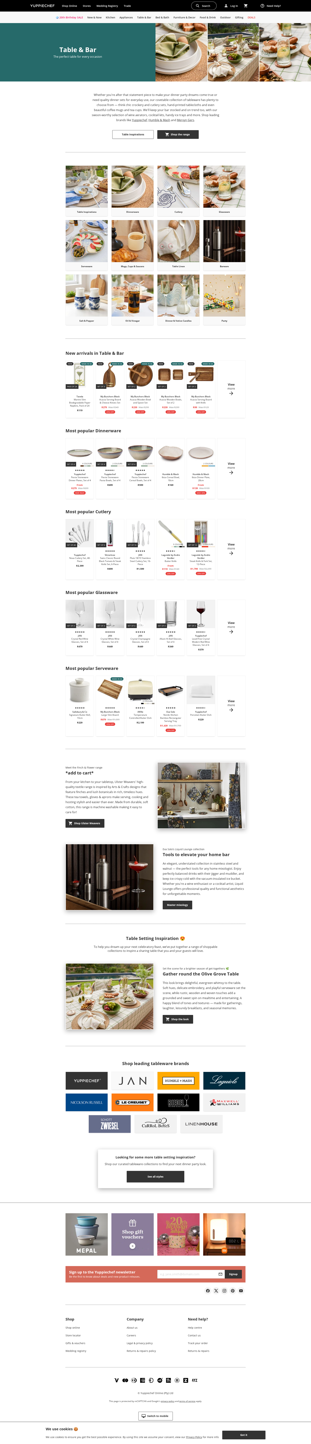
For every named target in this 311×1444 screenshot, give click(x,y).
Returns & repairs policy (141, 1351)
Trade (129, 6)
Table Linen (178, 266)
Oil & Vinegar (132, 320)
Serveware (86, 266)
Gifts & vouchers (75, 1343)
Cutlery (178, 211)
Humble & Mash (159, 120)
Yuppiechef (139, 120)
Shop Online (69, 6)
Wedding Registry (107, 6)
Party (224, 320)
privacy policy (167, 1401)
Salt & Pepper (86, 320)
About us (132, 1327)
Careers (131, 1335)
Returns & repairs (198, 1351)
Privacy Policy (194, 1437)
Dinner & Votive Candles (178, 320)
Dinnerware (132, 211)
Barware (224, 266)
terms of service (187, 1401)
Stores (87, 6)
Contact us (194, 1335)
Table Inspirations (86, 211)
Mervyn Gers (185, 120)
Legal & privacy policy (140, 1343)
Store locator (73, 1335)
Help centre (195, 1327)
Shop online (73, 1327)
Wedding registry (76, 1351)
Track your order (198, 1343)
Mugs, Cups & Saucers (132, 266)
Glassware (224, 211)
